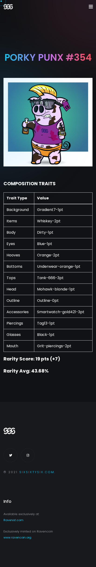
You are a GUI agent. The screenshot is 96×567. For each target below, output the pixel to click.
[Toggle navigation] (91, 6)
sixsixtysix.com (36, 472)
